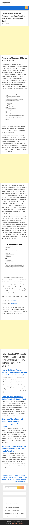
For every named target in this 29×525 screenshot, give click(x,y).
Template (5, 471)
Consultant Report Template (12, 507)
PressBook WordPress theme (17, 523)
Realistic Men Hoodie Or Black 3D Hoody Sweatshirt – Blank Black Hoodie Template (14, 448)
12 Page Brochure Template (12, 516)
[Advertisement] (14, 40)
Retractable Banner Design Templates (14, 513)
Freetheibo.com (5, 2)
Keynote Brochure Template (12, 510)
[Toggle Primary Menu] (26, 7)
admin (13, 23)
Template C (10, 471)
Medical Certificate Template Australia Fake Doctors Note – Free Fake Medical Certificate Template (14, 372)
